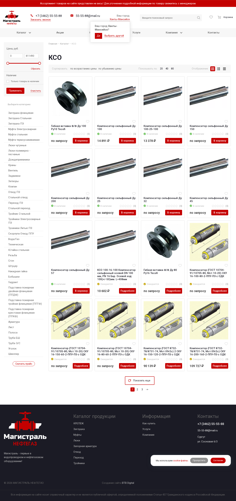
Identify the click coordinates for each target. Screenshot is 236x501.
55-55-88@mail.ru (207, 430)
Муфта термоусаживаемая (24, 139)
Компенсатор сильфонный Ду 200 (70, 200)
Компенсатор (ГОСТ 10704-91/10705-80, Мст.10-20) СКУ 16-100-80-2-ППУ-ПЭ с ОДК (208, 273)
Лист (11, 327)
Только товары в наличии (25, 81)
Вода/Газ (13, 239)
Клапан (12, 186)
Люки (76, 440)
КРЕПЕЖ (78, 423)
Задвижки (14, 175)
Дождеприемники (19, 159)
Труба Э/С (14, 343)
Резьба (12, 255)
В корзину (81, 140)
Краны (12, 165)
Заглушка (79, 429)
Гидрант (13, 282)
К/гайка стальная (18, 250)
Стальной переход (19, 208)
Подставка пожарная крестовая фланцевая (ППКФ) (21, 313)
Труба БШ (14, 337)
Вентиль (13, 170)
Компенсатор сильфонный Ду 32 (163, 200)
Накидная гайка (17, 271)
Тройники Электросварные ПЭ (24, 221)
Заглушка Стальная (19, 118)
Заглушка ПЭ (16, 123)
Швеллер (13, 353)
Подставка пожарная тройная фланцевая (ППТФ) (25, 302)
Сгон (11, 260)
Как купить (148, 423)
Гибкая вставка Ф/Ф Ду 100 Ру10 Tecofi (68, 127)
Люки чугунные (17, 145)
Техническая (15, 244)
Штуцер (12, 266)
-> (147, 389)
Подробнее (127, 290)
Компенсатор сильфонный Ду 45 (209, 200)
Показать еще (141, 380)
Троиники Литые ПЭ (20, 228)
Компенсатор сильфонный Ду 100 (116, 127)
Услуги (146, 429)
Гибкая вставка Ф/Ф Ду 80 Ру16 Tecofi (160, 271)
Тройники (79, 463)
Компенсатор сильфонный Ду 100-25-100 (163, 127)
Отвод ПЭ (14, 192)
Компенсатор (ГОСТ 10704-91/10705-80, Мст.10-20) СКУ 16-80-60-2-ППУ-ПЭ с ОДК (115, 351)
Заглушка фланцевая (20, 112)
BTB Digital (128, 482)
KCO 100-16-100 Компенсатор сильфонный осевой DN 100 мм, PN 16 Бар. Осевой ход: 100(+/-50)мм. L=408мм (116, 274)
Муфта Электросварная (22, 129)
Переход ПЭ (15, 202)
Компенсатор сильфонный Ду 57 (70, 271)
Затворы (13, 181)
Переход (78, 457)
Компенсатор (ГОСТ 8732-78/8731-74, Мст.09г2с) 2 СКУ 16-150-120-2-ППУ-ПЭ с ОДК (162, 351)
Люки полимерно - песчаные (19, 152)
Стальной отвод (18, 197)
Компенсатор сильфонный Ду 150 (209, 127)
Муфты (77, 434)
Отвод (77, 451)
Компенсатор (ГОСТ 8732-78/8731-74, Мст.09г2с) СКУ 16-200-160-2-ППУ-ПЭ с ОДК (208, 351)
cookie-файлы (180, 460)
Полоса (12, 332)
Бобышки (14, 276)
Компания (148, 434)
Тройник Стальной (19, 213)
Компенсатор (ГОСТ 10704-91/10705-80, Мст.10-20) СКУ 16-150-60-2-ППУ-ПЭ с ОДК (69, 351)
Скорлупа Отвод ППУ (21, 233)
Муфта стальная (17, 134)
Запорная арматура (85, 446)
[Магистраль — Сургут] (11, 17)
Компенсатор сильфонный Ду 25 (116, 200)
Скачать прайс (23, 363)
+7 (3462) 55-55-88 (210, 424)
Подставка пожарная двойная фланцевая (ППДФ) (21, 291)
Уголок (12, 348)
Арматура (14, 321)
